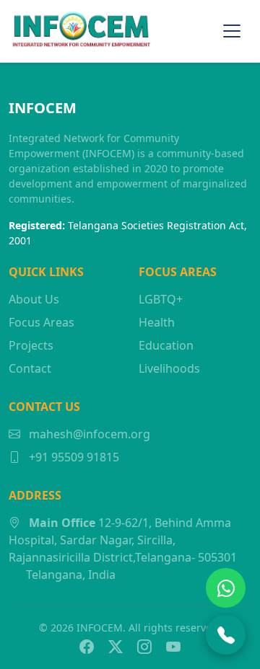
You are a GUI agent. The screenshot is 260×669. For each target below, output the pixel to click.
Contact (30, 368)
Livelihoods (169, 368)
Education (166, 345)
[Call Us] (226, 635)
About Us (34, 299)
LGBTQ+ (161, 299)
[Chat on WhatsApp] (226, 588)
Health (157, 322)
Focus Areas (41, 322)
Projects (31, 345)
